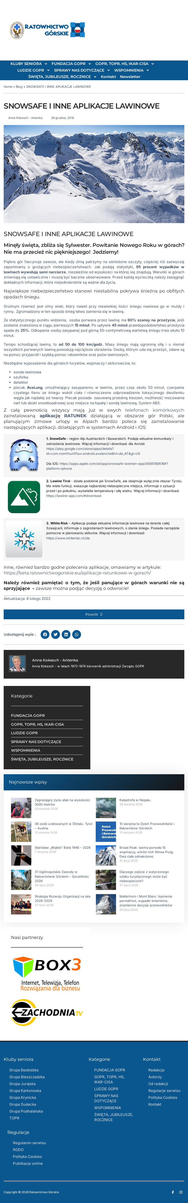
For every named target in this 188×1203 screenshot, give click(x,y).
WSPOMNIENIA (128, 70)
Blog (19, 87)
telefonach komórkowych (154, 410)
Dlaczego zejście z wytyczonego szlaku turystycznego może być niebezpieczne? (144, 876)
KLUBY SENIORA (26, 63)
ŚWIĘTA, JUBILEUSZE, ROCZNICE (59, 76)
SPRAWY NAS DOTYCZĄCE (79, 70)
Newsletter (130, 76)
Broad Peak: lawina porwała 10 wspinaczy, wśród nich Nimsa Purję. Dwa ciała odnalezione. (146, 852)
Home (8, 87)
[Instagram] (180, 1192)
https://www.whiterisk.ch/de (68, 538)
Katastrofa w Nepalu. (135, 800)
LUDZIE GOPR (30, 70)
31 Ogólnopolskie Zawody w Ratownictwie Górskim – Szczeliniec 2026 (62, 876)
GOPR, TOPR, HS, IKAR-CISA (121, 63)
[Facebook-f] (172, 1192)
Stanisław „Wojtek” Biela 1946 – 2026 (63, 847)
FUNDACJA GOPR (68, 63)
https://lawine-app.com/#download (73, 496)
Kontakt (108, 76)
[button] (94, 614)
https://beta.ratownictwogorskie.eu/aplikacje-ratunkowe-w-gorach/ (77, 573)
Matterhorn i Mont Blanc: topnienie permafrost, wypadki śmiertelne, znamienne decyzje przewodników (145, 900)
